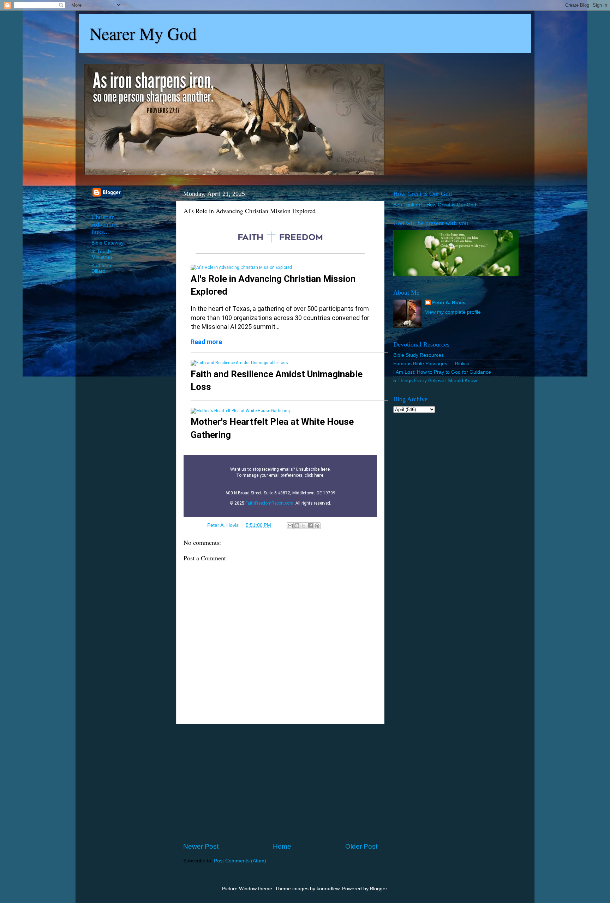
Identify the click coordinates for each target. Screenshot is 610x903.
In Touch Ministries (102, 254)
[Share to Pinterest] (317, 525)
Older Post (361, 846)
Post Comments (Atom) (240, 860)
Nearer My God (143, 33)
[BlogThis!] (296, 525)
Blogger (378, 888)
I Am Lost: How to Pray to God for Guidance (442, 372)
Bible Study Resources (418, 355)
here (325, 469)
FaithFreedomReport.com (269, 503)
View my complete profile (453, 312)
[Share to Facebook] (310, 525)
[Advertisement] (280, 783)
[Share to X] (303, 525)
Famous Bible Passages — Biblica (431, 363)
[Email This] (290, 525)
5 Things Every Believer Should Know (435, 380)
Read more (206, 341)
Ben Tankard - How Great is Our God (434, 204)
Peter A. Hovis (449, 302)
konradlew (328, 888)
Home (282, 846)
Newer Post (201, 846)
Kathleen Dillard (101, 268)
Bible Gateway (107, 243)
